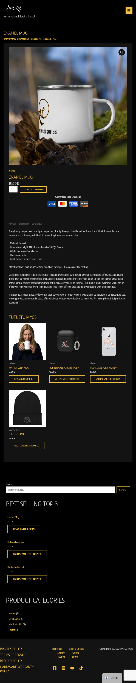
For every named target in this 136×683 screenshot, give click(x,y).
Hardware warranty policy (17, 669)
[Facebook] (55, 668)
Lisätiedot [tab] (24, 223)
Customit (61, 652)
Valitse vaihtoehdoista (67, 379)
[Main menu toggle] (129, 10)
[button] (121, 52)
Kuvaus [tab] (12, 223)
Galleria (75, 652)
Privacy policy (11, 649)
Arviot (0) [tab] (37, 223)
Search (9, 484)
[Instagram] (63, 668)
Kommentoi (9, 38)
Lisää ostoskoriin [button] (23, 379)
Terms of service (13, 655)
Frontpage (57, 648)
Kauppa (61, 656)
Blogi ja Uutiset (76, 648)
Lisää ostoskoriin (33, 189)
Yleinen (12, 170)
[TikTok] (81, 668)
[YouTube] (72, 668)
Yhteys (75, 656)
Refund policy (11, 661)
